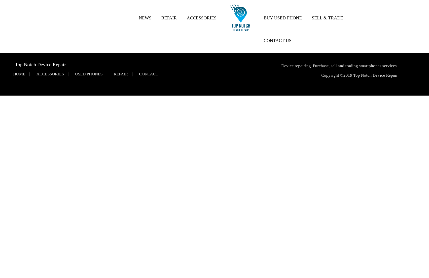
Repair (169, 17)
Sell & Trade (327, 17)
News (145, 17)
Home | (21, 74)
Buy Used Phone (283, 17)
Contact (148, 74)
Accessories (201, 17)
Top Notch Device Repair (40, 64)
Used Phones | (91, 74)
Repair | (123, 74)
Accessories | (52, 74)
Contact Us (277, 40)
